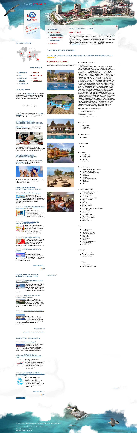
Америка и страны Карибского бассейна (21, 57)
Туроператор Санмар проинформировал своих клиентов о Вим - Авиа (29, 355)
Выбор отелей (80, 28)
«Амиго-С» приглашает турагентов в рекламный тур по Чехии (30, 207)
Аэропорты (23, 78)
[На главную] (27, 24)
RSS (43, 268)
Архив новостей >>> (39, 265)
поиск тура (35, 426)
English (113, 29)
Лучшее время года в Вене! (32, 237)
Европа (29, 52)
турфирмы (28, 426)
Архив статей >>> (39, 328)
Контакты (36, 72)
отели (50, 426)
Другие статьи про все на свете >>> (34, 332)
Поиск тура (53, 43)
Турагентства (20, 426)
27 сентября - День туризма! (32, 193)
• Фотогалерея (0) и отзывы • (57, 61)
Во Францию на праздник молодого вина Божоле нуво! (27, 222)
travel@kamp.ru (76, 44)
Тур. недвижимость (56, 37)
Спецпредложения (56, 35)
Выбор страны (55, 32)
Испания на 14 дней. (30, 342)
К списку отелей (52, 275)
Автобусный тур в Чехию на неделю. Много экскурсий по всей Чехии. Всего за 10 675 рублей (30, 374)
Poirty (31, 429)
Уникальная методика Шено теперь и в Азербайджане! (28, 296)
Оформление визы (22, 127)
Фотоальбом (37, 81)
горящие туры (30, 93)
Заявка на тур (37, 75)
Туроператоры (23, 83)
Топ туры (22, 81)
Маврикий (90, 28)
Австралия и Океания (38, 60)
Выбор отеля (36, 67)
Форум (35, 78)
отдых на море (43, 426)
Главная (71, 28)
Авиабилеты (23, 72)
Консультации (55, 40)
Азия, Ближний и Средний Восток (35, 56)
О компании (54, 29)
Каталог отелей (23, 43)
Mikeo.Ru (29, 430)
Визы (20, 75)
